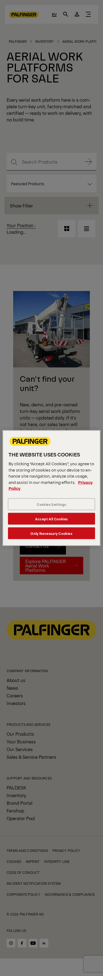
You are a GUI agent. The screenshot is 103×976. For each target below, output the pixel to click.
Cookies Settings (51, 504)
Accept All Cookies (51, 518)
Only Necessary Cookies (51, 533)
